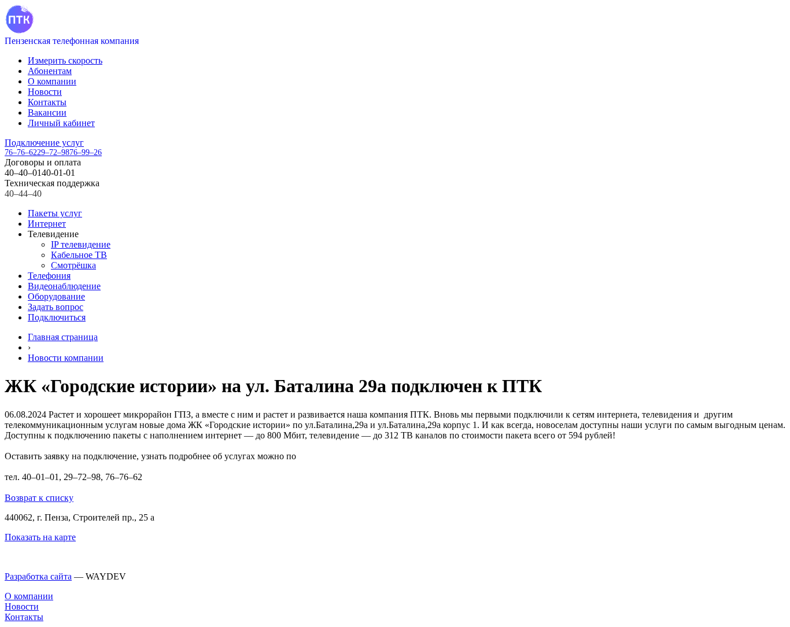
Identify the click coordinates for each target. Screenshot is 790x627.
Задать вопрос (55, 307)
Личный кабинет (61, 123)
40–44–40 (23, 193)
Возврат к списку (39, 498)
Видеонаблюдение (64, 286)
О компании (52, 81)
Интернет (47, 223)
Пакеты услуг (55, 213)
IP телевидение (80, 244)
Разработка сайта (38, 576)
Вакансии (47, 112)
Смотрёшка (73, 265)
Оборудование (56, 296)
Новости (45, 92)
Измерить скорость (65, 60)
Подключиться (57, 317)
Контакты (47, 102)
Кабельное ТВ (79, 255)
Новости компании (66, 358)
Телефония (49, 276)
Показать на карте (40, 537)
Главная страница (63, 337)
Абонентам (50, 71)
